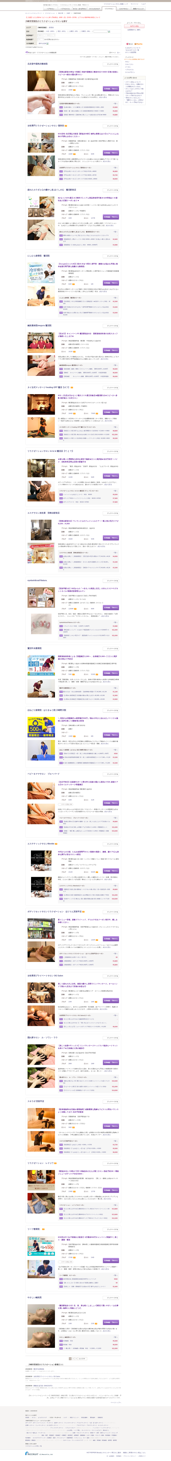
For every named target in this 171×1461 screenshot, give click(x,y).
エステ (65, 1417)
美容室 (27, 1417)
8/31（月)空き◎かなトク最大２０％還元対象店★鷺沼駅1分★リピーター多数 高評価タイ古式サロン (87, 396)
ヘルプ (143, 4)
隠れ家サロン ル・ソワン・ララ (43, 1037)
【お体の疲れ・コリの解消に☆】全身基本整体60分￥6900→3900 (83, 107)
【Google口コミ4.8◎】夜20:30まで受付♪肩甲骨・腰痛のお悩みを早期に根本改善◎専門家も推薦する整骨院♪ (88, 265)
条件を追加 (42, 43)
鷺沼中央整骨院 (35, 648)
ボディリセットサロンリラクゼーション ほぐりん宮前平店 (55, 911)
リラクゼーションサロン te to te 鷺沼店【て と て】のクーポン (79, 491)
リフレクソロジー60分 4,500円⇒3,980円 (76, 626)
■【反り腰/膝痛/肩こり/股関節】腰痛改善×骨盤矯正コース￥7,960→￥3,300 (86, 763)
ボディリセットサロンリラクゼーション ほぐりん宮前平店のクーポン (81, 953)
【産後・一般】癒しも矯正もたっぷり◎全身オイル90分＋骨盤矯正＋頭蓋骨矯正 (86, 832)
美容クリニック (138, 9)
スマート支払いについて (133, 82)
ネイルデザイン (130, 72)
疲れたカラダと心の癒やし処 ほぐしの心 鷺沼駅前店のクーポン (79, 232)
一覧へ (115, 103)
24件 (92, 1257)
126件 (93, 940)
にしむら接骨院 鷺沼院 (39, 256)
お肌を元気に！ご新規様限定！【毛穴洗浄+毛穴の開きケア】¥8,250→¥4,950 (86, 557)
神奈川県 (60, 13)
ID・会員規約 (110, 1456)
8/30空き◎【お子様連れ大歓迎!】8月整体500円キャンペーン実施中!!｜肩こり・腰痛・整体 (88, 1238)
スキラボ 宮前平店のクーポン (68, 1141)
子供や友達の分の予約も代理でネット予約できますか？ (134, 94)
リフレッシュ (78, 1437)
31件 (92, 800)
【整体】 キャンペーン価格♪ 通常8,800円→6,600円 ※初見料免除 (85, 372)
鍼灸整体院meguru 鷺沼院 (39, 325)
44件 (70, 940)
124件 (70, 477)
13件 (70, 1323)
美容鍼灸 (104, 1440)
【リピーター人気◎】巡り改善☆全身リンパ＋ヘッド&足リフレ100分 (84, 1086)
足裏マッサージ (29, 1425)
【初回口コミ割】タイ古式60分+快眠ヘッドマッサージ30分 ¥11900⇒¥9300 (86, 439)
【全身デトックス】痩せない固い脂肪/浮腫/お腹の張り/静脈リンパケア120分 (86, 900)
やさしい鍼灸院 (35, 1297)
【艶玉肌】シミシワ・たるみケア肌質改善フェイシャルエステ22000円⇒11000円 (86, 631)
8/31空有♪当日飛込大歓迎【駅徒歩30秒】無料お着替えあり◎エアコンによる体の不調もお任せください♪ (88, 135)
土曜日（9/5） (74, 31)
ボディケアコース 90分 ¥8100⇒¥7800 (76, 502)
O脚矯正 (64, 1435)
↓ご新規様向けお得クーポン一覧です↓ (75, 957)
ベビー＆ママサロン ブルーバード (44, 774)
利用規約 (118, 1456)
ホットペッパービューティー (33, 13)
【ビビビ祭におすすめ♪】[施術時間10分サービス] (78, 1019)
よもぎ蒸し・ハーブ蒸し (73, 1430)
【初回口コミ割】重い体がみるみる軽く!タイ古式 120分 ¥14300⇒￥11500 (86, 434)
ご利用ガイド (142, 1456)
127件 (93, 1191)
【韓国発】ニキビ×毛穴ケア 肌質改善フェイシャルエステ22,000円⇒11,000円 (86, 636)
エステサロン (123, 9)
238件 (70, 1191)
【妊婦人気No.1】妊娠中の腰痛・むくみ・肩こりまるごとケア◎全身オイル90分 (86, 822)
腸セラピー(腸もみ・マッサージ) (36, 1432)
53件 (70, 674)
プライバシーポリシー (129, 1456)
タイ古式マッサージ (52, 1425)
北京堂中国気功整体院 (38, 64)
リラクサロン (109, 9)
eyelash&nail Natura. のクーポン (69, 622)
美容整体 (107, 1435)
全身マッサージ (58, 1422)
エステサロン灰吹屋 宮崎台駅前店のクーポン (73, 552)
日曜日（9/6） (86, 31)
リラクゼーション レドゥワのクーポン (71, 1205)
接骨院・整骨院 (112, 1440)
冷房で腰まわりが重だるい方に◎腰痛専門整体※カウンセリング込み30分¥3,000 (86, 314)
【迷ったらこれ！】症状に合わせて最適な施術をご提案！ (81, 1282)
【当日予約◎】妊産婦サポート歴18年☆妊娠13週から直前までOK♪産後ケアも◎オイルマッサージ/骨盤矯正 (88, 783)
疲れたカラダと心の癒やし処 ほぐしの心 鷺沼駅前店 (52, 190)
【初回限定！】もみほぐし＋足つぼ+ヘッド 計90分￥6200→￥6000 (84, 1152)
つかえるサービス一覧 (132, 50)
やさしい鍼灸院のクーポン (67, 1337)
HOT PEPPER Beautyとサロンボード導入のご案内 (104, 1452)
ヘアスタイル (65, 9)
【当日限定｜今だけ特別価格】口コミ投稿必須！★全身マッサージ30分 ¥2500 (86, 302)
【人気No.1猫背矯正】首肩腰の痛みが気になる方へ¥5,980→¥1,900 (84, 695)
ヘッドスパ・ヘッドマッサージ (102, 1427)
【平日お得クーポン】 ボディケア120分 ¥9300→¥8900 (80, 179)
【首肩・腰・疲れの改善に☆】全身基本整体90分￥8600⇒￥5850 (83, 111)
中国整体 (114, 1435)
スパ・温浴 (86, 1437)
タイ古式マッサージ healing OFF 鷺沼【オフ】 (49, 387)
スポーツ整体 (90, 1435)
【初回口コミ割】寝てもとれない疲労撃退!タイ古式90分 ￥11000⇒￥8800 (86, 430)
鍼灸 (94, 1440)
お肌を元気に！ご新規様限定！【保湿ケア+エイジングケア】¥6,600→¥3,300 (86, 568)
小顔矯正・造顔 (51, 1437)
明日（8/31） (62, 31)
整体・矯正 (45, 1435)
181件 (70, 351)
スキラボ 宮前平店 (36, 1101)
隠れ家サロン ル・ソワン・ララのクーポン (73, 1077)
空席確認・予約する (111, 89)
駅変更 (51, 27)
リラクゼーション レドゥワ (41, 1163)
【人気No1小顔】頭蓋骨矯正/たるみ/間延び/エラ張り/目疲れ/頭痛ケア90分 (86, 895)
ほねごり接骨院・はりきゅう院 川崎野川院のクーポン (76, 750)
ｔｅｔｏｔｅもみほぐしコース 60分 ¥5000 (77, 494)
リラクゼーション (50, 13)
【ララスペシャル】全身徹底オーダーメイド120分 (78, 1090)
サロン (127, 62)
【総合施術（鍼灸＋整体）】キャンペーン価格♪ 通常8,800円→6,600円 (85, 369)
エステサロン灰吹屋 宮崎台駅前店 (44, 513)
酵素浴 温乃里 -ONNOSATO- (43, 1386)
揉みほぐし (106, 1430)
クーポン (128, 67)
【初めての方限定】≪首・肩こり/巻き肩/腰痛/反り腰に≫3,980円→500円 (86, 753)
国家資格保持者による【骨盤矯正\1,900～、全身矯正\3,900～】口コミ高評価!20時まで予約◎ (87, 657)
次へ (118, 52)
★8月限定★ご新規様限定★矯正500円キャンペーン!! (79, 1279)
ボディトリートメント (39, 1422)
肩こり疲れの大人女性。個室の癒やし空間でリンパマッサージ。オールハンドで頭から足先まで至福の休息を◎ (88, 985)
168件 (70, 154)
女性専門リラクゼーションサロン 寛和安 (46, 126)
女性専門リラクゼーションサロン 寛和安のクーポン (75, 167)
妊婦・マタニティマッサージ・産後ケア (84, 1432)
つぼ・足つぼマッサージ (96, 1422)
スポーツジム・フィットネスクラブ (73, 1440)
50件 (92, 539)
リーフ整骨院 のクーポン (67, 1275)
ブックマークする (112, 64)
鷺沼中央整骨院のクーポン (67, 688)
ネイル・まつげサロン (80, 9)
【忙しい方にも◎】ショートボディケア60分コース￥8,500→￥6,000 (84, 1026)
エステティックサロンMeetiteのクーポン (72, 885)
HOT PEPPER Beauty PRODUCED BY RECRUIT (32, 6)
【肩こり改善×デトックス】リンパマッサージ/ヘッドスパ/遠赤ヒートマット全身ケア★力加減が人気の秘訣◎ (88, 1047)
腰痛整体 (82, 1435)
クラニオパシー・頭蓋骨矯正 (65, 1437)
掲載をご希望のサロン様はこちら (134, 1452)
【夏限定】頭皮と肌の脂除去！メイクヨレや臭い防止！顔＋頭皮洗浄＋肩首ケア (86, 890)
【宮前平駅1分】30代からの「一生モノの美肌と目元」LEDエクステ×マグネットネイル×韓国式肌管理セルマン (88, 589)
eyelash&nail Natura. (37, 580)
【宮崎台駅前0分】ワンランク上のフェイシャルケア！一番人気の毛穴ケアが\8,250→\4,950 (88, 522)
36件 (92, 477)
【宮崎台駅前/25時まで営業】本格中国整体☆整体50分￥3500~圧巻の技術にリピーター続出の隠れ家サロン (88, 73)
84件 (92, 154)
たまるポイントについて (132, 48)
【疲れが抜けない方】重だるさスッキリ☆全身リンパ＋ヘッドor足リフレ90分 (86, 1082)
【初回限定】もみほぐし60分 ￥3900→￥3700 (77, 1144)
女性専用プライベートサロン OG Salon (45, 976)
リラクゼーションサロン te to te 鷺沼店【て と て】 (51, 451)
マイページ (134, 4)
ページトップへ (116, 1402)
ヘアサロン (50, 9)
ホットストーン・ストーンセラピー (92, 1430)
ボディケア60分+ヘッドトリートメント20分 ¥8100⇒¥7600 (82, 498)
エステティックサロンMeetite (41, 844)
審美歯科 (92, 1417)
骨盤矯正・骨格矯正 (54, 1435)
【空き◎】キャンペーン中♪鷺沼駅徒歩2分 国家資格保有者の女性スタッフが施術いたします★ (88, 335)
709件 (93, 413)
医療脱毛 (100, 1417)
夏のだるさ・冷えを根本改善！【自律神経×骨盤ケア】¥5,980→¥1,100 (85, 691)
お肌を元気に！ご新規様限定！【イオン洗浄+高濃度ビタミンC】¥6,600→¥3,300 (86, 563)
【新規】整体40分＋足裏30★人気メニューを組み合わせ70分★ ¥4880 (84, 114)
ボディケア (28, 1422)
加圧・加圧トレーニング (103, 1432)
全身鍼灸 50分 (68, 1341)
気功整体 (27, 1437)
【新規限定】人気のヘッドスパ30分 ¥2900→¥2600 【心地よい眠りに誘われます (86, 240)
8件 (92, 736)
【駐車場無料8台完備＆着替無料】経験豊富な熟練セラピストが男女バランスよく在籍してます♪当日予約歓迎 (88, 1110)
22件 (92, 1323)
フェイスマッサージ (69, 1422)
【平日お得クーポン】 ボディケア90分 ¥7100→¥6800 (79, 171)
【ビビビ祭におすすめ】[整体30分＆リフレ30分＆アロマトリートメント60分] (86, 1210)
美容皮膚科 (84, 1417)
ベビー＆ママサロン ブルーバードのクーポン (73, 818)
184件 (70, 413)
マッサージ (50, 1422)
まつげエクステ (42, 1417)
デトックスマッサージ (56, 1427)
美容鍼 (99, 1440)
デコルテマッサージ (82, 1422)
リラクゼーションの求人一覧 (33, 1446)
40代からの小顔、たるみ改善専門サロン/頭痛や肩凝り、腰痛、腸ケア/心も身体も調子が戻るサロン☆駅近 (88, 853)
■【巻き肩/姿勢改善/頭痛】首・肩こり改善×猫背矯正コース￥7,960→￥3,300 (86, 758)
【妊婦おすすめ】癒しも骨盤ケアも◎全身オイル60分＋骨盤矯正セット (85, 827)
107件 (93, 218)
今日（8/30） (50, 31)
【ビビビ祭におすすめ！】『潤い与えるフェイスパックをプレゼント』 (85, 1023)
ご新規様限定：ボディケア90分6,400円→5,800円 (78, 964)
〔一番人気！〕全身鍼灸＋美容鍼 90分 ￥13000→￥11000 (82, 1348)
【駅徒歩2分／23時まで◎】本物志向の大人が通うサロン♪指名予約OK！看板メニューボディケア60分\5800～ (88, 1172)
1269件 (70, 609)
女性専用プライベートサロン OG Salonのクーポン (75, 1015)
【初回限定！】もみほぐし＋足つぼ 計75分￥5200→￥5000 (82, 1148)
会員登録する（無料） (134, 30)
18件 (92, 1002)
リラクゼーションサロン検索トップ (116, 4)
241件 (70, 872)
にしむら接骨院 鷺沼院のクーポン (70, 297)
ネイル (34, 1417)
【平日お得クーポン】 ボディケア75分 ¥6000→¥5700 (79, 175)
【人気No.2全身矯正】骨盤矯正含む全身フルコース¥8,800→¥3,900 (84, 699)
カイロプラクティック (39, 1437)
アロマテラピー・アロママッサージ (87, 1425)
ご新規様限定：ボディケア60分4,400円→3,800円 (78, 961)
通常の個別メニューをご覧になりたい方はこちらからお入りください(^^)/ (86, 235)
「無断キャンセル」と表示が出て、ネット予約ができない (134, 101)
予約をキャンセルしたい (133, 98)
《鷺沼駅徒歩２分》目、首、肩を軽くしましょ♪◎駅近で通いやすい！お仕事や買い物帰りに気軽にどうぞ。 (88, 1306)
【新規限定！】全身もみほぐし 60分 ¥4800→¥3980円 (80, 245)
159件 (70, 90)
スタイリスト (129, 64)
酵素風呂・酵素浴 (30, 1440)
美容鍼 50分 (67, 1344)
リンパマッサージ (40, 1425)
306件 (70, 539)
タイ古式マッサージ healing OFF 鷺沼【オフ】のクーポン (77, 427)
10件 (70, 1002)
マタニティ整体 (99, 1435)
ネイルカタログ (94, 9)
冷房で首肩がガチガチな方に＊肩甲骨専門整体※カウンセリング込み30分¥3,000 (86, 308)
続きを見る (103, 97)
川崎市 (68, 13)
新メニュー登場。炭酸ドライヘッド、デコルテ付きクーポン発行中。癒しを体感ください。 (88, 921)
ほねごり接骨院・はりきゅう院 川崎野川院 (47, 710)
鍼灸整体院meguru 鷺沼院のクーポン (71, 365)
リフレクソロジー (70, 1427)
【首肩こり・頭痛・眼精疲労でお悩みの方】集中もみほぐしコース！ (84, 1286)
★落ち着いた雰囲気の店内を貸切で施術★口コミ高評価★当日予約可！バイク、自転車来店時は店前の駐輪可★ (88, 460)
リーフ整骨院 (35, 1229)
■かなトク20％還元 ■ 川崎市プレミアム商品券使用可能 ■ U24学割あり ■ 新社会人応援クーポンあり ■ (88, 199)
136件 (70, 736)
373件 (70, 1257)
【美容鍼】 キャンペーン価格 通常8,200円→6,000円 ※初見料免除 (86, 376)
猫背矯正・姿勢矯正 (73, 1435)
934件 (93, 872)
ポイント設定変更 (130, 52)
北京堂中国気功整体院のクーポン (69, 103)
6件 (92, 284)
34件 (70, 218)
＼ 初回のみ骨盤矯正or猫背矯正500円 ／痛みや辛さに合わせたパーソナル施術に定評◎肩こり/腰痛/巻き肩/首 (88, 719)
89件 (92, 609)
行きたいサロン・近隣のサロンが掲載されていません (134, 85)
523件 (93, 674)
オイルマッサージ (103, 1425)
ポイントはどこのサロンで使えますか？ (134, 90)
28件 (70, 1063)
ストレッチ (115, 1432)
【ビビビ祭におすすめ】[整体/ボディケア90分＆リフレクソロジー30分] (85, 1218)
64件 (70, 800)
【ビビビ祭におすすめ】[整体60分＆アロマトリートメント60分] (83, 1214)
